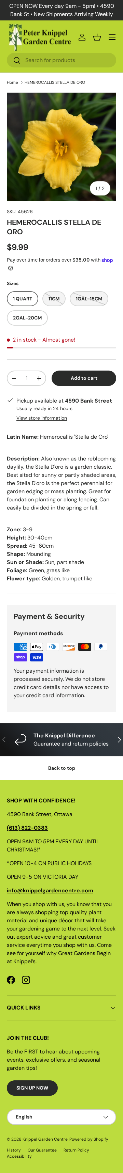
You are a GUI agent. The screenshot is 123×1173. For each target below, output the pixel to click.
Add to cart (84, 378)
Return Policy (76, 1150)
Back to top (61, 768)
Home (12, 82)
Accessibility (19, 1156)
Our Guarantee (42, 1150)
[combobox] (61, 60)
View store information (41, 418)
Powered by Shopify (88, 1139)
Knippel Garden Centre (45, 1139)
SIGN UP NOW (32, 1088)
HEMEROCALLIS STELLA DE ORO (55, 82)
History (14, 1150)
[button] (97, 37)
